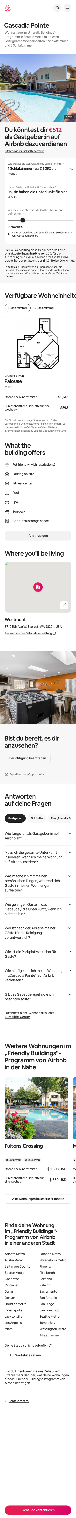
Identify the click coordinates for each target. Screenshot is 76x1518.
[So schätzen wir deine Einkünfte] (15, 409)
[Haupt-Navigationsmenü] (67, 8)
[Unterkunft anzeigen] (36, 1132)
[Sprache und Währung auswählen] (57, 8)
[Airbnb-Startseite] (8, 8)
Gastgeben (15, 818)
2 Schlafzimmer (44, 308)
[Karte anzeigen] (38, 587)
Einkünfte (37, 818)
